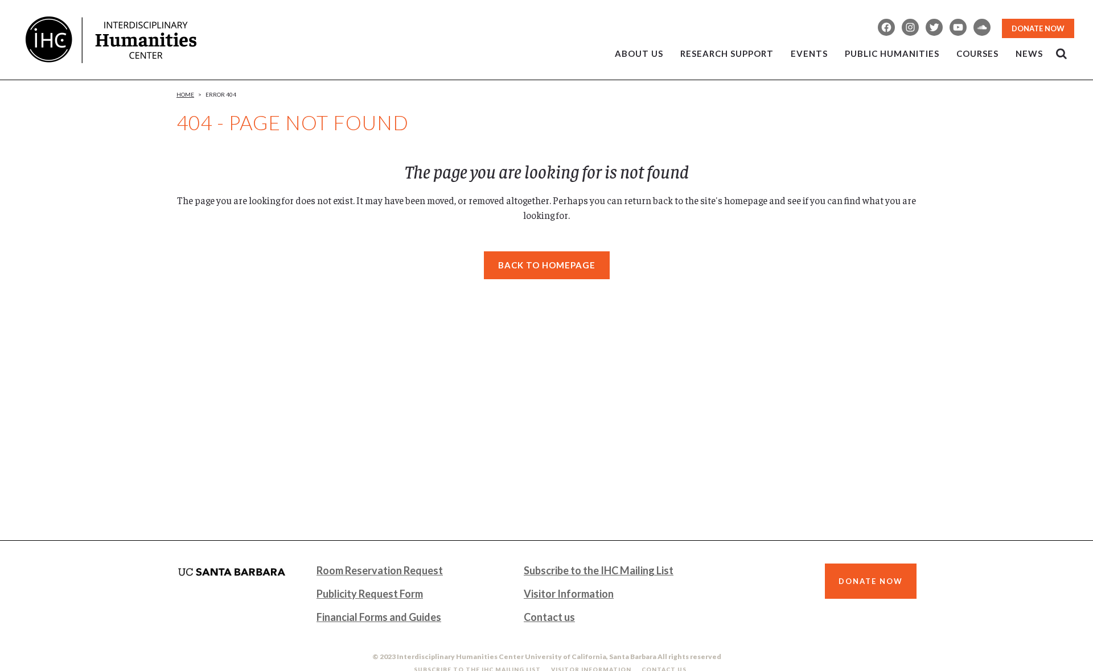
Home (185, 94)
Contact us (549, 617)
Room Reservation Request (380, 570)
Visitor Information (569, 593)
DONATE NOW (1038, 28)
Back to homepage (546, 265)
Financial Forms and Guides (379, 617)
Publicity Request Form (370, 593)
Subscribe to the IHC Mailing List (598, 570)
